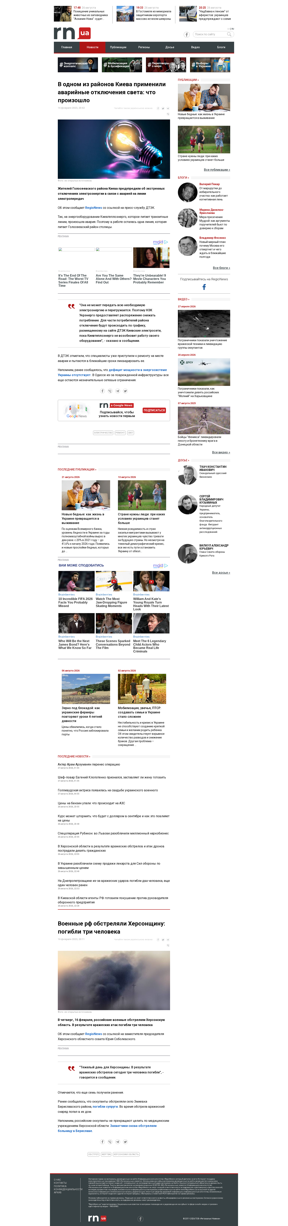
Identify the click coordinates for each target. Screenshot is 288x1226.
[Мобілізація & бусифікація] (122, 71)
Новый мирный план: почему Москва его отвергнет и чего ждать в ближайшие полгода (212, 249)
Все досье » (221, 573)
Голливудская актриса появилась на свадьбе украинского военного (108, 790)
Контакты (60, 1183)
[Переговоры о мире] (166, 71)
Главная (66, 47)
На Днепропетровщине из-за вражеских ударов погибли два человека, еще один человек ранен (114, 883)
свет (130, 433)
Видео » (183, 299)
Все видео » (221, 452)
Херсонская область (126, 1154)
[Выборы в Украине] (210, 71)
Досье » (183, 460)
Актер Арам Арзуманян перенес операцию (89, 764)
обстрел (93, 1154)
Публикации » (188, 79)
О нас (57, 1179)
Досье (169, 47)
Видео (195, 47)
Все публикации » (217, 170)
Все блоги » (221, 268)
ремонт (120, 433)
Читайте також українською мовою (133, 108)
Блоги (221, 47)
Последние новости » (74, 756)
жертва (106, 1154)
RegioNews (93, 208)
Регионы (144, 47)
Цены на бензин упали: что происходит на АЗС (91, 803)
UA (228, 29)
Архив (58, 1192)
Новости (92, 47)
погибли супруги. (106, 1106)
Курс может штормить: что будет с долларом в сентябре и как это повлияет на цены (113, 818)
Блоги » (183, 177)
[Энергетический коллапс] (78, 71)
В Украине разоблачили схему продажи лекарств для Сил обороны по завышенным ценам (109, 866)
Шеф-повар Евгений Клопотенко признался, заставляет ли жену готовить (112, 777)
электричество (103, 433)
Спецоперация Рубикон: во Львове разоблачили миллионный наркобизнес (113, 833)
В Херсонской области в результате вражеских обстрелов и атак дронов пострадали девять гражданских (111, 848)
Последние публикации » (77, 469)
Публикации (118, 47)
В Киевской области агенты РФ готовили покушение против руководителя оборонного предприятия (113, 900)
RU (233, 29)
